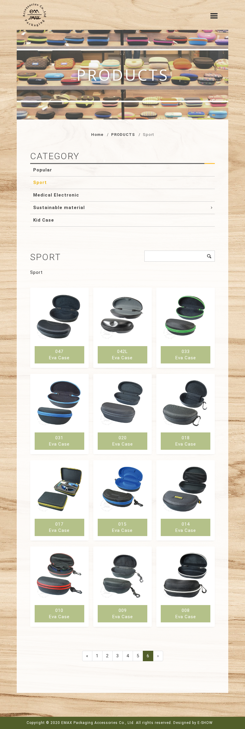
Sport (40, 182)
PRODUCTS (123, 134)
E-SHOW (205, 723)
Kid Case (43, 220)
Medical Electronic (56, 195)
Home (97, 134)
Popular (42, 170)
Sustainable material (59, 207)
